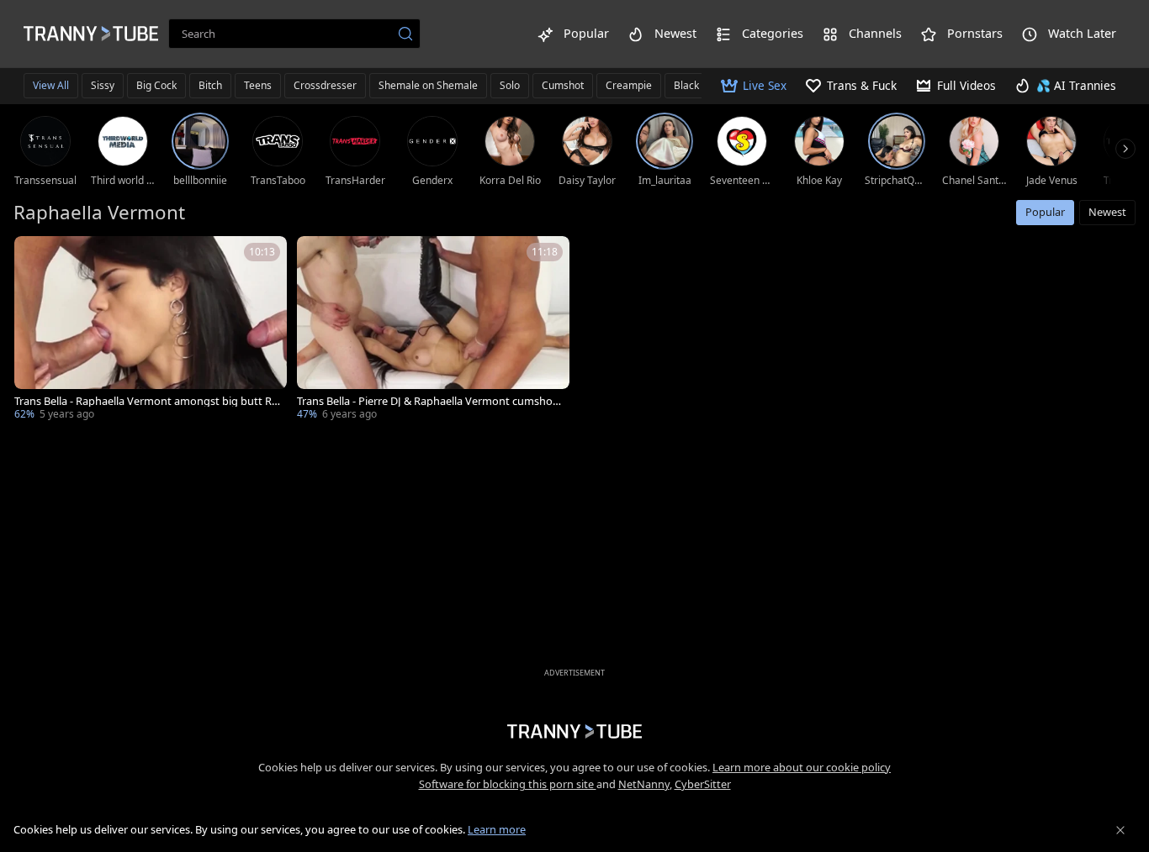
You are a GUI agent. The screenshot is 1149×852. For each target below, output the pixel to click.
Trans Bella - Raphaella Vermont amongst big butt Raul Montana (146, 401)
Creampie (629, 85)
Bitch (210, 85)
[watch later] (34, 256)
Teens (258, 85)
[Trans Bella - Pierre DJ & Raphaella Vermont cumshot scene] (433, 329)
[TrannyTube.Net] (91, 33)
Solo (510, 85)
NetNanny (644, 784)
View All (51, 85)
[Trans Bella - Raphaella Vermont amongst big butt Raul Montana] (150, 329)
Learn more (497, 829)
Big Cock (156, 85)
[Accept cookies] (1120, 830)
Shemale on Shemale (428, 85)
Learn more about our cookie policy (801, 767)
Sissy (102, 85)
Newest (1107, 211)
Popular (1045, 211)
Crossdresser (325, 85)
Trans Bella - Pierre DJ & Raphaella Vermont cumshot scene (427, 401)
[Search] (405, 33)
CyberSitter (703, 784)
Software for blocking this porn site (507, 784)
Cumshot (563, 85)
